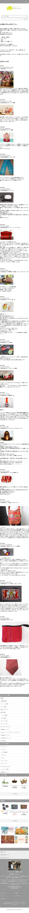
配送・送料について (17, 902)
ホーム (5, 902)
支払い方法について (10, 902)
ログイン (2, 895)
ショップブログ (23, 903)
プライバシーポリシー (16, 903)
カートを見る (17, 895)
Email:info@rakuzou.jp (5, 51)
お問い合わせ (3, 898)
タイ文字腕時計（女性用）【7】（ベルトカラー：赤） (17, 271)
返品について (23, 902)
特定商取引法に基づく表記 (7, 903)
